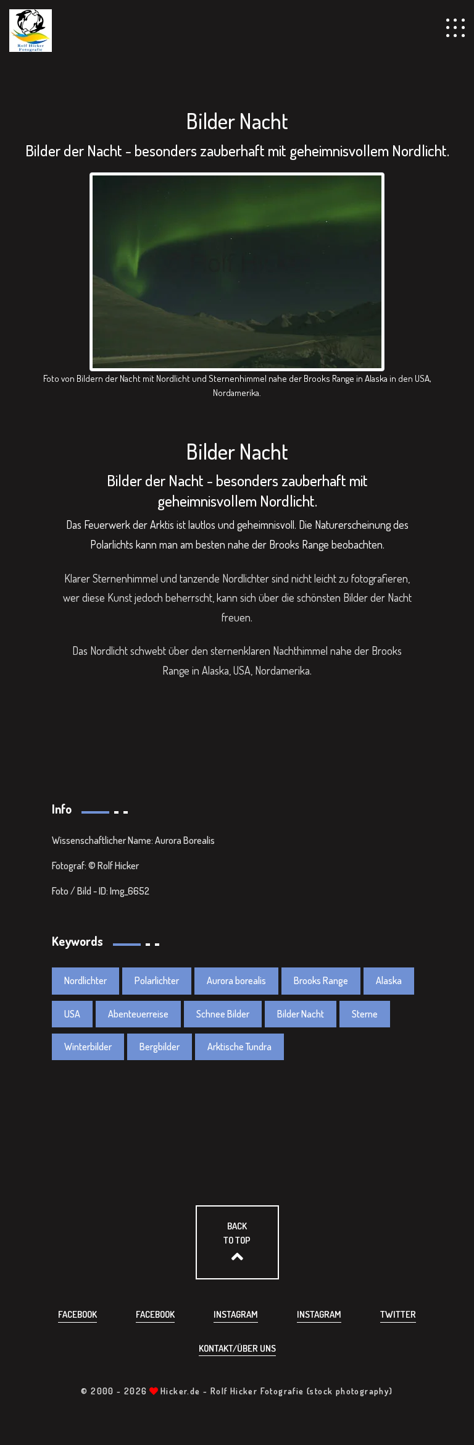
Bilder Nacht (300, 1014)
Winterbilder (88, 1046)
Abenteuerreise (138, 1014)
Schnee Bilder (222, 1014)
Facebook (77, 1314)
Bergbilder (159, 1046)
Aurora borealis (236, 980)
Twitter (398, 1314)
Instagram (236, 1314)
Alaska (389, 980)
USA (72, 1014)
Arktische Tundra (239, 1046)
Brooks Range (321, 980)
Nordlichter (85, 980)
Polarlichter (157, 980)
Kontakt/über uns (237, 1348)
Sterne (365, 1014)
